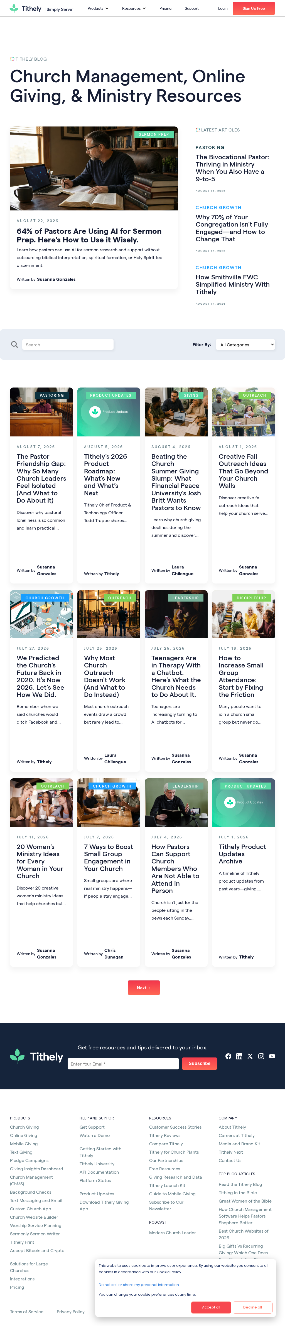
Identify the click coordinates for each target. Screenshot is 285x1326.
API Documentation (99, 1171)
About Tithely (232, 1126)
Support (192, 8)
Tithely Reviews (164, 1135)
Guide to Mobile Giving (172, 1193)
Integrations (22, 1278)
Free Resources (164, 1168)
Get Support (92, 1126)
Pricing (165, 8)
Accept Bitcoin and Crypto (37, 1250)
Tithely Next (231, 1151)
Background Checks (30, 1192)
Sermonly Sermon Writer (35, 1233)
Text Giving (21, 1151)
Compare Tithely (166, 1143)
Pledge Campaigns (29, 1160)
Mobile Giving (24, 1143)
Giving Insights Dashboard (36, 1168)
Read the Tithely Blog (240, 1184)
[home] (41, 8)
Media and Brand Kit (239, 1143)
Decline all (252, 1307)
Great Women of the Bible (245, 1200)
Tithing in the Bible (238, 1192)
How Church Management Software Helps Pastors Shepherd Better (245, 1215)
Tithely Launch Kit (167, 1185)
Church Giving (24, 1126)
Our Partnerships (166, 1160)
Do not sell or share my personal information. (139, 1284)
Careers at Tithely (237, 1135)
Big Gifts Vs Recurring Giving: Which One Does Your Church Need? (243, 1252)
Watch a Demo (95, 1135)
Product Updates (97, 1193)
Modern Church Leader (172, 1232)
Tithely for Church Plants (174, 1151)
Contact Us (230, 1160)
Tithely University (97, 1163)
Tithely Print (22, 1242)
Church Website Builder (34, 1217)
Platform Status (95, 1180)
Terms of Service (26, 1311)
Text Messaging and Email (36, 1200)
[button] (98, 8)
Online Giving (23, 1135)
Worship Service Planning (36, 1225)
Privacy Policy (71, 1311)
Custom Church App (30, 1208)
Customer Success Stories (175, 1126)
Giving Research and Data (175, 1177)
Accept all (211, 1307)
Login (223, 8)
